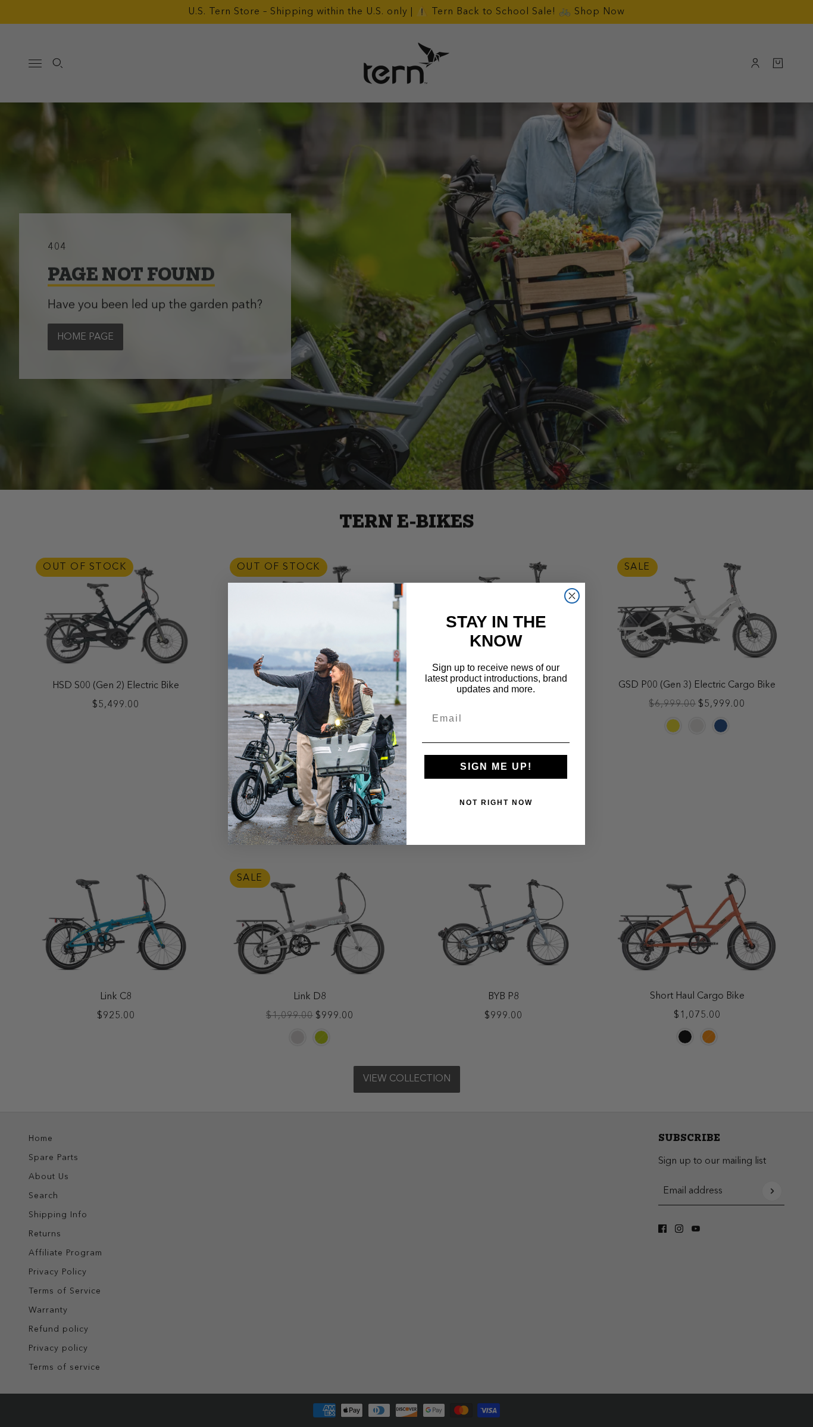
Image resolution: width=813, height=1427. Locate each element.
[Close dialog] (572, 596)
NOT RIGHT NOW (496, 802)
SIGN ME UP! (496, 766)
